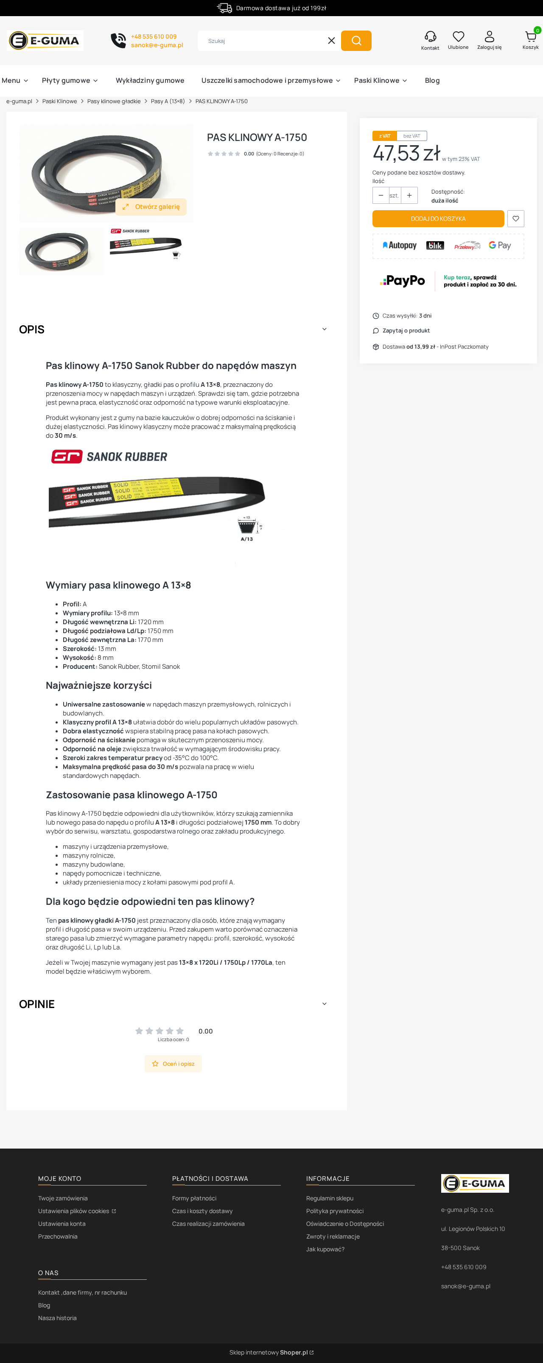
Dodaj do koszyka (438, 218)
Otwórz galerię (157, 206)
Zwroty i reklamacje (333, 1236)
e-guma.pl (19, 101)
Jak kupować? (325, 1249)
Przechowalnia (58, 1236)
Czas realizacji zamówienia (208, 1223)
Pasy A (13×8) (168, 101)
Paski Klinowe (59, 101)
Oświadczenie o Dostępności (345, 1223)
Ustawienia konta (62, 1223)
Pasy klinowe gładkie (114, 101)
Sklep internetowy (269, 1352)
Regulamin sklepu (329, 1198)
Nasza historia (57, 1318)
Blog (44, 1305)
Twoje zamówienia (63, 1198)
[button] (356, 41)
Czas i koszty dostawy (202, 1211)
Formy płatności (194, 1198)
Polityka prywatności (335, 1211)
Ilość (378, 181)
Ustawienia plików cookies (74, 1211)
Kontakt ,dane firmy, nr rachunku (82, 1292)
